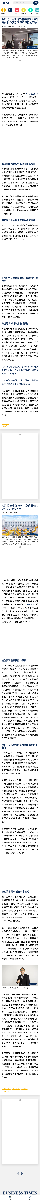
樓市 (16, 13)
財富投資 (3, 13)
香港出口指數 (32, 93)
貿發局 (5, 426)
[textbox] (23, 2)
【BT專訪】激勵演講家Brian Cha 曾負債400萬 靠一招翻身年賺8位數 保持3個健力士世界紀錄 (20, 370)
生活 (30, 13)
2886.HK (30, 604)
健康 (37, 13)
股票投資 (16, 1091)
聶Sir (3, 513)
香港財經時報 (6, 26)
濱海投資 (16, 1088)
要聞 (10, 13)
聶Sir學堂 (6, 1091)
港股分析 (6, 1088)
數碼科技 (24, 13)
